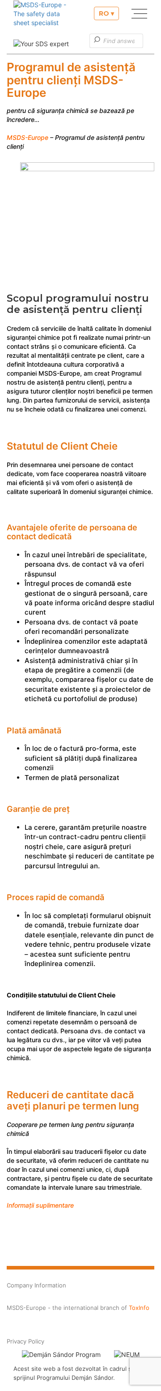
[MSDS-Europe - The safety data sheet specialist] (42, 16)
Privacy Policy (25, 1341)
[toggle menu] (136, 15)
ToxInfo (139, 1307)
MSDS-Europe (27, 137)
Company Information (36, 1285)
